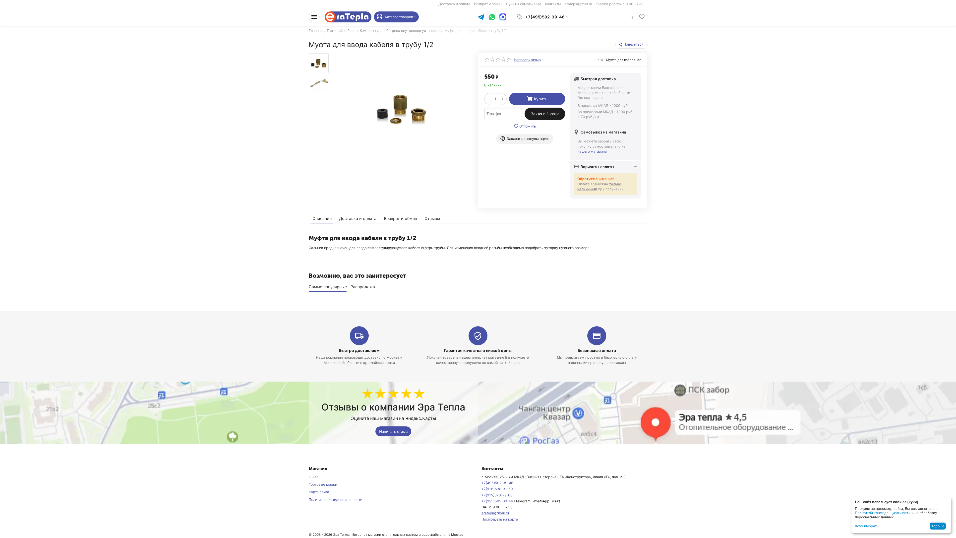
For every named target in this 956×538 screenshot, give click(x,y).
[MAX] (502, 17)
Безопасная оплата (597, 350)
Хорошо (937, 526)
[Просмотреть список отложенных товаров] (642, 16)
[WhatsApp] (492, 17)
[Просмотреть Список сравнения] (631, 16)
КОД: (601, 60)
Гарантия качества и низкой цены (478, 350)
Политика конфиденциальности (335, 499)
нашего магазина (592, 151)
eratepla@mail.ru (495, 513)
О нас (313, 477)
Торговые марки (323, 484)
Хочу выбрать (867, 526)
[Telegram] (481, 17)
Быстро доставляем (359, 350)
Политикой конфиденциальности (882, 513)
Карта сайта (319, 492)
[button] (631, 44)
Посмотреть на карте (499, 519)
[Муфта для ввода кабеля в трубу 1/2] (401, 109)
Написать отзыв (393, 431)
